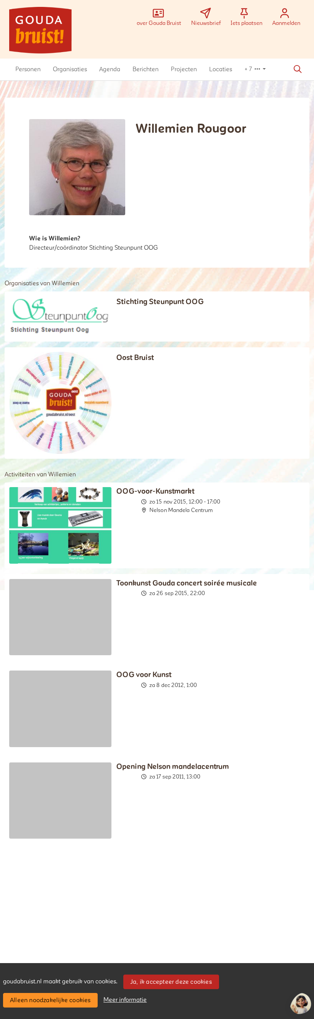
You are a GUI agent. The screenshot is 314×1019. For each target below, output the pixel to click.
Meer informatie (125, 1000)
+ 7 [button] (248, 69)
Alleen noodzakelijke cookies (50, 1000)
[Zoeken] (297, 69)
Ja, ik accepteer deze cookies (171, 982)
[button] (28, 69)
